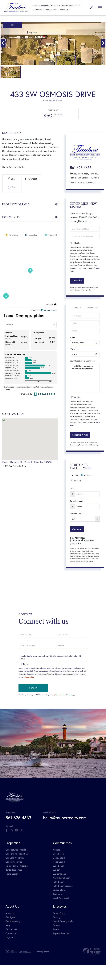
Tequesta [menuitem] (57, 893)
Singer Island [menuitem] (59, 889)
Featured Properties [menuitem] (42, 6)
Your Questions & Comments (82, 361)
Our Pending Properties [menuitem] (17, 853)
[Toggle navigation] (100, 7)
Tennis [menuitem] (56, 929)
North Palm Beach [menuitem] (61, 877)
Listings (13, 462)
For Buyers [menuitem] (37, 10)
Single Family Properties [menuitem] (17, 865)
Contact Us (76, 182)
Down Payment (76, 501)
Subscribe (77, 280)
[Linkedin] (11, 830)
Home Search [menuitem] (12, 873)
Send (33, 688)
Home (5, 462)
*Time (72, 349)
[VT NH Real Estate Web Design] (91, 951)
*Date (72, 337)
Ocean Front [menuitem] (59, 913)
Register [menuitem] (9, 937)
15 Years (77, 480)
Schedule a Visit (92, 307)
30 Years (87, 475)
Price (72, 488)
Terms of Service (91, 445)
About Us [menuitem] (64, 10)
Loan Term (74, 475)
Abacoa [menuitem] (56, 849)
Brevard (28, 462)
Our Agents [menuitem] (11, 917)
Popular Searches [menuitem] (61, 933)
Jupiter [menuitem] (56, 869)
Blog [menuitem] (8, 925)
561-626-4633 (91, 7)
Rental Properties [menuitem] (14, 869)
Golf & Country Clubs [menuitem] (63, 921)
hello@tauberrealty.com (65, 817)
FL (21, 462)
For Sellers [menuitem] (51, 10)
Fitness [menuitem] (56, 925)
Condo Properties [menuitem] (14, 861)
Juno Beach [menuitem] (58, 865)
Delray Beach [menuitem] (59, 857)
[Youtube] (16, 830)
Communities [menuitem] (60, 6)
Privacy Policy (79, 445)
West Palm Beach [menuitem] (61, 897)
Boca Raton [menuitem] (58, 853)
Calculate (76, 529)
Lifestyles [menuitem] (73, 6)
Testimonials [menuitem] (11, 929)
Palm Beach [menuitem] (58, 881)
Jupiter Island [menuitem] (59, 873)
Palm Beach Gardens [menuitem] (63, 885)
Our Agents (90, 182)
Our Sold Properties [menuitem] (15, 857)
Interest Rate (75, 513)
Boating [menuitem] (56, 917)
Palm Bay (38, 462)
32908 (48, 462)
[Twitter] (21, 830)
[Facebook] (7, 830)
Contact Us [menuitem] (11, 933)
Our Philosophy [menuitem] (13, 921)
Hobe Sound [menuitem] (59, 861)
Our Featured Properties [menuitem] (17, 849)
